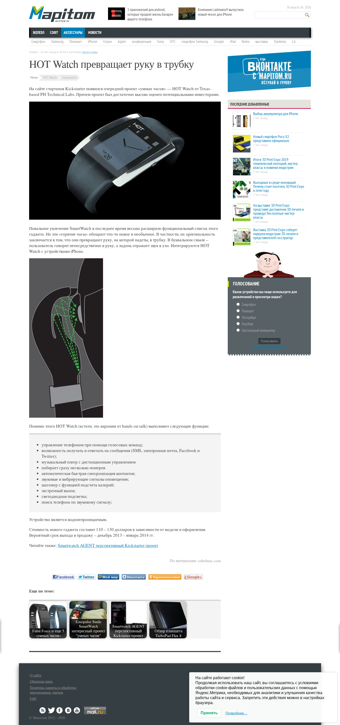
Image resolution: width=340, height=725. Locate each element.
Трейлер (280, 41)
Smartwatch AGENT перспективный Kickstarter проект (108, 545)
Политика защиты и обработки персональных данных (53, 690)
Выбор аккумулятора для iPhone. (276, 114)
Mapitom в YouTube (77, 710)
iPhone (92, 41)
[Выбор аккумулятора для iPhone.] (242, 121)
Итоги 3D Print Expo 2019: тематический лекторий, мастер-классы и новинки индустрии (276, 163)
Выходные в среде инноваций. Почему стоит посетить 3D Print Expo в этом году (278, 186)
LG (294, 41)
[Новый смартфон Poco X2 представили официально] (242, 144)
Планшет (75, 41)
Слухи (107, 41)
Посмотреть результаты (269, 346)
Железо (38, 32)
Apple (122, 41)
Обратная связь (41, 681)
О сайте (35, 675)
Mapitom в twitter (51, 710)
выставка (261, 41)
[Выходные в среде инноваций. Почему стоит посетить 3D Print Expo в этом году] (242, 190)
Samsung (57, 41)
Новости (94, 32)
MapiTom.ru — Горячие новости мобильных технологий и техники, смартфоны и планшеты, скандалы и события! (62, 14)
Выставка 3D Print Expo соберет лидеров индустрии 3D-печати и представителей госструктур (275, 234)
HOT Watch (50, 77)
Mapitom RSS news (43, 710)
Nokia (245, 41)
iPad (233, 41)
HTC (172, 41)
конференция (141, 41)
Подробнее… (236, 713)
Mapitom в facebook (60, 710)
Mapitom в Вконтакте (68, 710)
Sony (160, 41)
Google (219, 41)
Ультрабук (249, 317)
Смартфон (38, 41)
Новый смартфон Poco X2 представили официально (271, 138)
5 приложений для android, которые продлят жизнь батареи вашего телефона (150, 14)
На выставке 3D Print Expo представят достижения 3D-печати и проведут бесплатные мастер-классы (278, 211)
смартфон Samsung (194, 41)
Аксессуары (73, 32)
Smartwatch (69, 77)
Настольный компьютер (258, 330)
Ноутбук (247, 324)
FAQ (33, 698)
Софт (54, 32)
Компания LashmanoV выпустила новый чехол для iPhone (220, 12)
